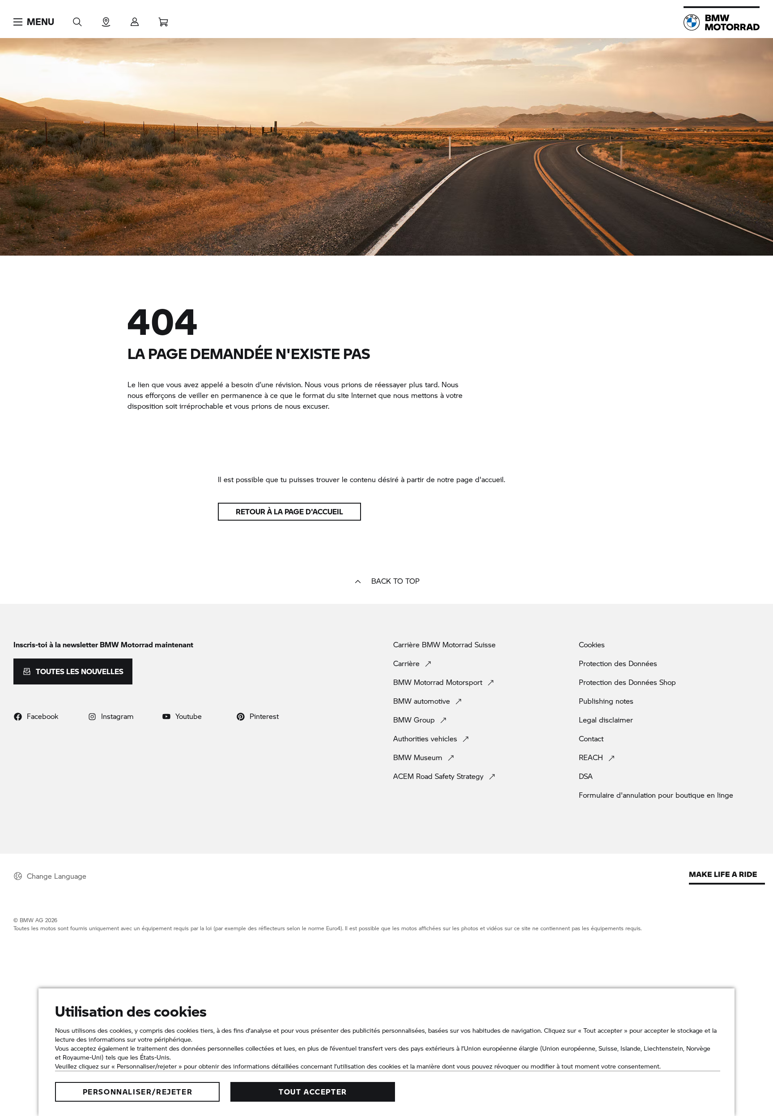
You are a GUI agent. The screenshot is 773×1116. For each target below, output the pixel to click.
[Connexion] (134, 19)
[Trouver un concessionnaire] (106, 19)
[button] (33, 22)
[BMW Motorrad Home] (722, 22)
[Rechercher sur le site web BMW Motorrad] (77, 19)
